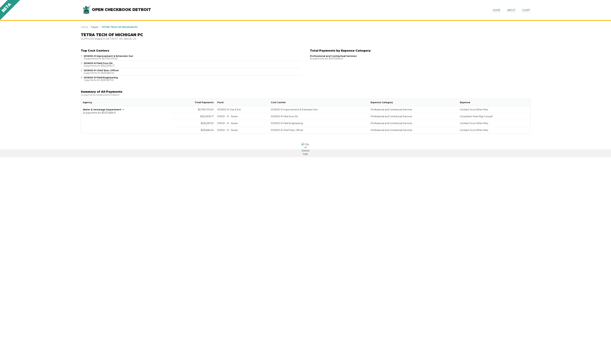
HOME (496, 10)
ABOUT (511, 10)
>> (123, 109)
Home (84, 27)
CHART (526, 10)
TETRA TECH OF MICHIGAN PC (120, 27)
